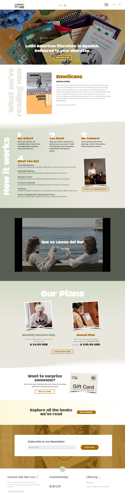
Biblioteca (90, 482)
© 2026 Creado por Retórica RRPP (97, 486)
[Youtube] (56, 486)
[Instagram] (50, 486)
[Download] (62, 469)
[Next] (114, 37)
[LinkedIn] (53, 486)
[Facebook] (59, 486)
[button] (106, 4)
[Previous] (11, 37)
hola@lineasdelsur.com (16, 491)
